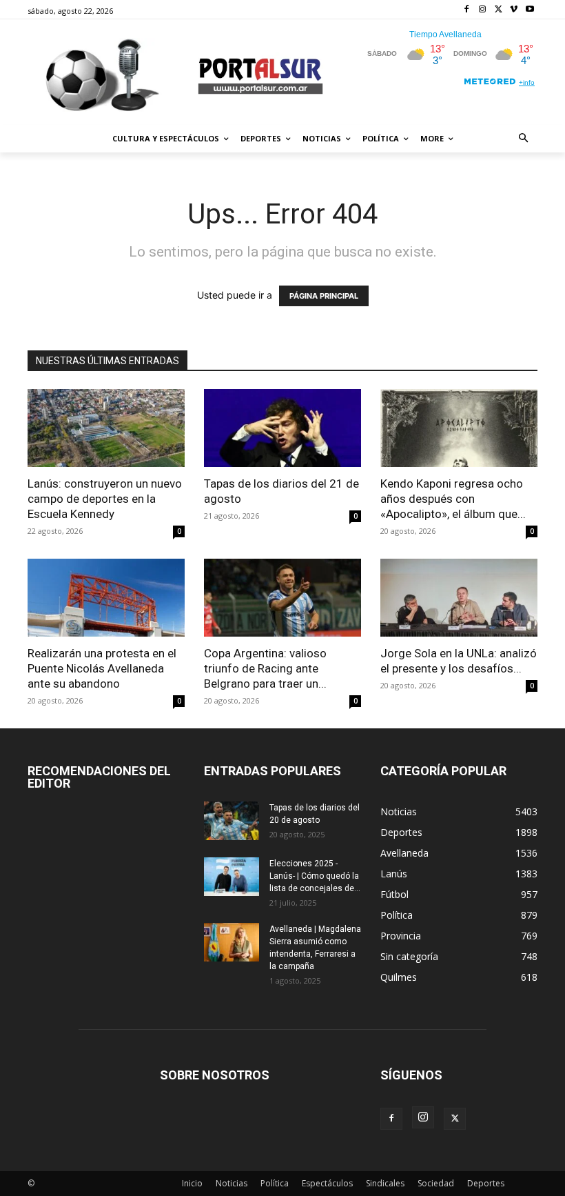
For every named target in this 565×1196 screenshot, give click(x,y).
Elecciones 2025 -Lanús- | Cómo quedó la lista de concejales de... (314, 876)
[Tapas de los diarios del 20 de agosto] (231, 820)
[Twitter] (498, 10)
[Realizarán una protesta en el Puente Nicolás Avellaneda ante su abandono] (106, 598)
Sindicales (385, 1183)
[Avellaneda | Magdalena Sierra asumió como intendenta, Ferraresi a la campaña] (231, 942)
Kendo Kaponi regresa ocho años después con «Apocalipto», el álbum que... (453, 499)
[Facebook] (467, 10)
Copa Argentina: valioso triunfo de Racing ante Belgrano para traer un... (265, 668)
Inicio (192, 1183)
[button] (524, 139)
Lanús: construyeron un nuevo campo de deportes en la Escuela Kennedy (105, 499)
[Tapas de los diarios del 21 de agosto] (282, 428)
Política (274, 1183)
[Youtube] (529, 10)
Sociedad (436, 1183)
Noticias (231, 1183)
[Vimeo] (514, 10)
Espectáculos (327, 1183)
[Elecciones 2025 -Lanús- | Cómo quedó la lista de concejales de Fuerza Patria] (231, 876)
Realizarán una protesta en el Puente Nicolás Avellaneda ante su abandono (102, 668)
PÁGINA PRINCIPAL (323, 296)
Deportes (485, 1183)
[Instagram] (483, 10)
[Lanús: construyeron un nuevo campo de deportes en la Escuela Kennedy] (106, 428)
